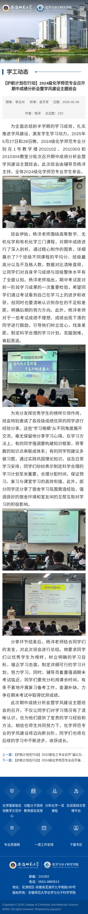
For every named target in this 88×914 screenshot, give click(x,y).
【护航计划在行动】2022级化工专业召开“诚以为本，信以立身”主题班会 (42, 755)
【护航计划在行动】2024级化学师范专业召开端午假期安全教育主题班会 (43, 760)
